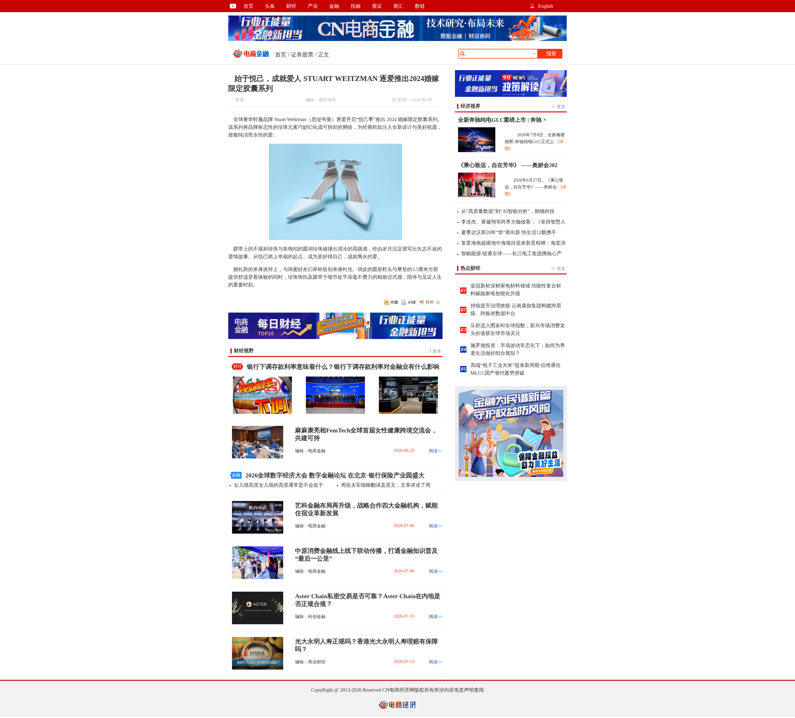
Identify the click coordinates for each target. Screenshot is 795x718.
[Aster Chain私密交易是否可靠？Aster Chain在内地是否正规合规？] (255, 623)
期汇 (398, 6)
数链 (420, 6)
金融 (334, 6)
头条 (270, 6)
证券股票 (302, 55)
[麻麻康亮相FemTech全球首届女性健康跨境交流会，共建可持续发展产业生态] (255, 457)
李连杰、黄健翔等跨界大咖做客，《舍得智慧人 (513, 221)
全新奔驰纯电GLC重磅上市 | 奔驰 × (502, 120)
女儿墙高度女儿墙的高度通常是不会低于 (278, 485)
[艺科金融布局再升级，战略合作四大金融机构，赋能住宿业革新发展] (255, 532)
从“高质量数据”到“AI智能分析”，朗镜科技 (508, 211)
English (545, 6)
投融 (356, 6)
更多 (437, 351)
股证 (377, 6)
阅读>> (436, 451)
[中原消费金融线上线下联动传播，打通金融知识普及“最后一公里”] (255, 577)
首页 (248, 6)
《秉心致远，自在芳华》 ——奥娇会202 (507, 165)
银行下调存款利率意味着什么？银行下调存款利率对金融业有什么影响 (343, 366)
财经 (291, 6)
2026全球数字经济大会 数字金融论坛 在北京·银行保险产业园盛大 (335, 475)
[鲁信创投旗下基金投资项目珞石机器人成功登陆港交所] (335, 412)
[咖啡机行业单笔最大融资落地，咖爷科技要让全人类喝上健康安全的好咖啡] (408, 412)
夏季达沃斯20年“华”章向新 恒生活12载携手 (508, 232)
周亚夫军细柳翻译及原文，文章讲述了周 (385, 485)
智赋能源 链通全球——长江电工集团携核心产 (511, 253)
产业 (313, 6)
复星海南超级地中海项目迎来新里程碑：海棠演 (513, 243)
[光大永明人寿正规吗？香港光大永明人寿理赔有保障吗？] (255, 668)
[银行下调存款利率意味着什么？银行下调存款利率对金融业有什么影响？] (262, 412)
